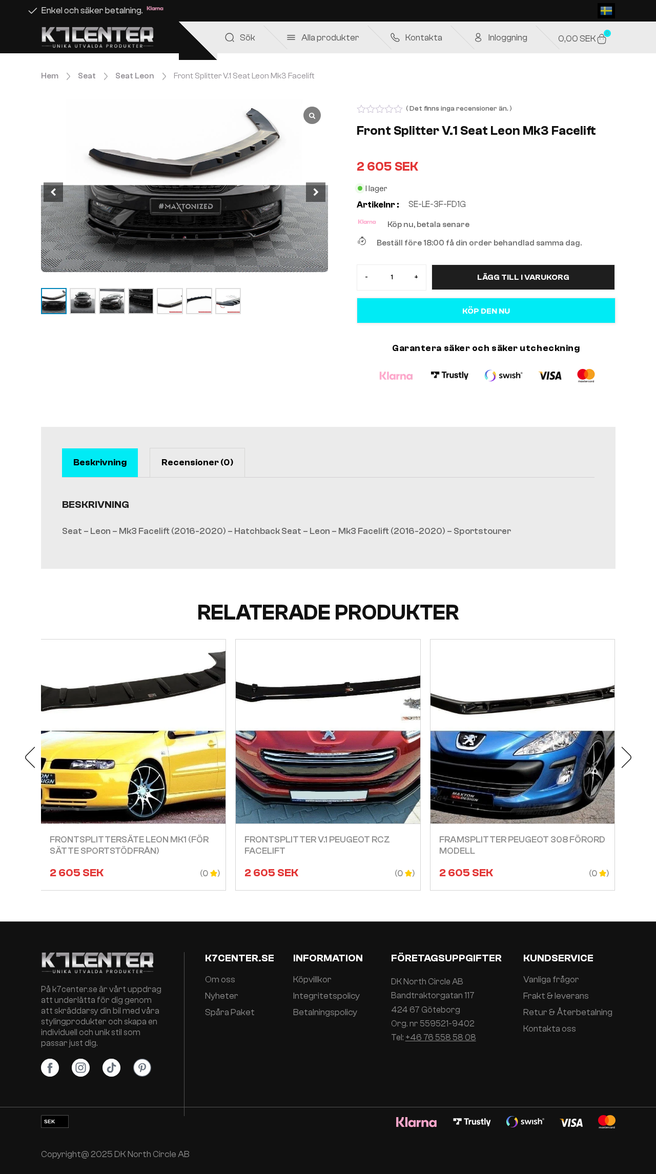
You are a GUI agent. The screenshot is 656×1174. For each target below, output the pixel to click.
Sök (247, 37)
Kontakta (423, 37)
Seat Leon (134, 75)
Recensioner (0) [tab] (197, 462)
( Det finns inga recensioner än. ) (459, 109)
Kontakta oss (549, 1029)
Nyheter (221, 996)
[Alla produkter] (291, 37)
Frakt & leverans (556, 996)
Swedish (606, 11)
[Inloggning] (478, 37)
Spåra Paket (230, 1012)
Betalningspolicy (325, 1012)
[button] (315, 192)
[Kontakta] (395, 37)
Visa (133, 765)
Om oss (220, 980)
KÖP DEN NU (486, 311)
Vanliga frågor (551, 980)
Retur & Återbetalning (567, 1012)
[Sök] (229, 37)
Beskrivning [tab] (100, 462)
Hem (49, 75)
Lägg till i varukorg (523, 277)
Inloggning (507, 37)
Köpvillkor (312, 980)
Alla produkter (330, 37)
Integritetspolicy (326, 996)
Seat (87, 75)
